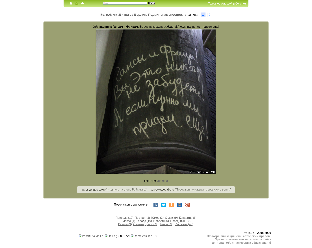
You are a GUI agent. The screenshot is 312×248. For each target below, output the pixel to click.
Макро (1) (128, 221)
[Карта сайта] (76, 4)
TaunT (251, 232)
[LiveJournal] (195, 205)
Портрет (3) (142, 217)
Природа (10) (124, 217)
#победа (162, 180)
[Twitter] (163, 205)
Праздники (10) (180, 221)
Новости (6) (161, 221)
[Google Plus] (187, 205)
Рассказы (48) (184, 224)
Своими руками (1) (145, 224)
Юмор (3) (157, 217)
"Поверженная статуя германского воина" (203, 189)
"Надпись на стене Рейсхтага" (126, 189)
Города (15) (144, 221)
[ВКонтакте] (155, 205)
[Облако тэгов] (82, 4)
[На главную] (71, 4)
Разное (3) (125, 224)
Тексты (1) (166, 224)
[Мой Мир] (179, 205)
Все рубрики (108, 14)
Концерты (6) (187, 217)
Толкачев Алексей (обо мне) (227, 3)
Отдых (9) (171, 217)
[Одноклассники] (171, 205)
